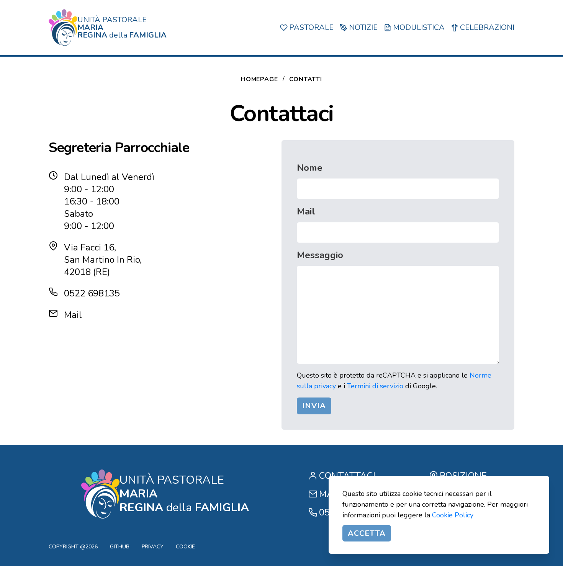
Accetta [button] (367, 533)
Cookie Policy (452, 515)
